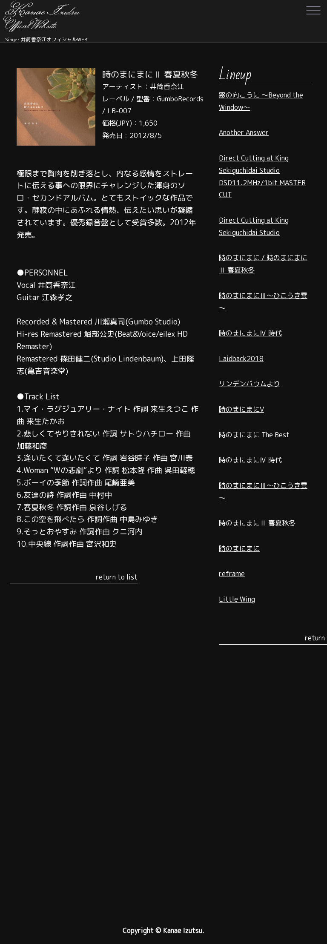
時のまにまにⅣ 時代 (250, 333)
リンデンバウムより (249, 383)
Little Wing (237, 599)
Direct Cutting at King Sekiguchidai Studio (254, 226)
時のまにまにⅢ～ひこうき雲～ (263, 302)
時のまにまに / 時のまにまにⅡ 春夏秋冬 (263, 264)
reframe (232, 573)
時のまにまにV (241, 409)
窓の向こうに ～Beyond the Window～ (261, 101)
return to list (117, 577)
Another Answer (244, 132)
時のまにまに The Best (254, 434)
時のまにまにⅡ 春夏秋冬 (257, 523)
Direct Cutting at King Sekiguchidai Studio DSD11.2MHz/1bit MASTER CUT (262, 176)
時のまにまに (239, 548)
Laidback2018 (241, 358)
